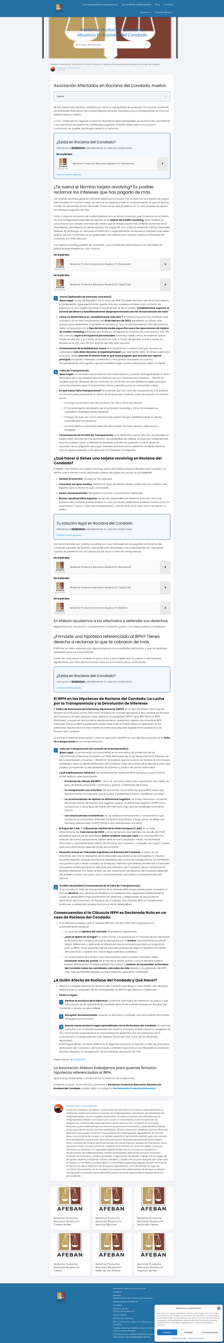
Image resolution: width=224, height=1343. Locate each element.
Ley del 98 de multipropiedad (136, 4)
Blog (157, 4)
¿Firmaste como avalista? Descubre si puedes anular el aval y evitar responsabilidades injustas (139, 1335)
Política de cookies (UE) (124, 1311)
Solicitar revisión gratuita (69, 174)
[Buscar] (145, 43)
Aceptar (167, 1332)
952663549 (78, 148)
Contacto (168, 4)
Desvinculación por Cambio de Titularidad (132, 1298)
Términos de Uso (163, 12)
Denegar (188, 1332)
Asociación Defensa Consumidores (100, 4)
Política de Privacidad (196, 1338)
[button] (219, 1308)
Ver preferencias (210, 1332)
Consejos (117, 1305)
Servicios (144, 12)
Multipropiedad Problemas (125, 1301)
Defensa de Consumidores (68, 68)
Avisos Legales (120, 1315)
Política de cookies (179, 1338)
